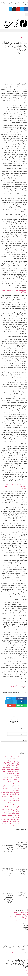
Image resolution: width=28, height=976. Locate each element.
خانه (26, 37)
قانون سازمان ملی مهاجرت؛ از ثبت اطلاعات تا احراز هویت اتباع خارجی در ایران (10, 759)
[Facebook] (26, 9)
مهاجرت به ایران (10, 686)
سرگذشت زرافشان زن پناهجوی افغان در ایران (14, 46)
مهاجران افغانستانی (20, 686)
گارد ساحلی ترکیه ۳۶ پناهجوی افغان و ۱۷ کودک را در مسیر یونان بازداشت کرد (10, 809)
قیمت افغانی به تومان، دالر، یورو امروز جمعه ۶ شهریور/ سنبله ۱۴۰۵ (11, 802)
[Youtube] (18, 9)
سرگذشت (21, 37)
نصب (25, 970)
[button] (26, 14)
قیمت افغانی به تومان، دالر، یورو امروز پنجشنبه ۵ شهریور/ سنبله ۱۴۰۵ (10, 815)
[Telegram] (10, 9)
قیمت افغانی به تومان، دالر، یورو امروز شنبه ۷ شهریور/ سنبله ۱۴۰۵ (11, 788)
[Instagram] (14, 9)
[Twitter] (22, 9)
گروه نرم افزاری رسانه (12, 952)
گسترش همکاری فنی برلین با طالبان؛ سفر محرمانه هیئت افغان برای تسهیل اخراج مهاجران (7, 871)
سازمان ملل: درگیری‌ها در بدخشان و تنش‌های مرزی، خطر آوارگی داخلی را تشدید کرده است (21, 846)
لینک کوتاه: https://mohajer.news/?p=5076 (15, 692)
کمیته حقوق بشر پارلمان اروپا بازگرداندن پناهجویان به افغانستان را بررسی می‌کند (10, 765)
